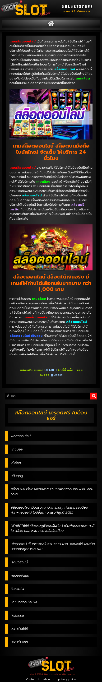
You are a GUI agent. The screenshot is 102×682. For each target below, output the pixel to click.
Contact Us (33, 679)
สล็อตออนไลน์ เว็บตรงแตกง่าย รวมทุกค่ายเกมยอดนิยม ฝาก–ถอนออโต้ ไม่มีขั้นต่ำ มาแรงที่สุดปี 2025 (49, 510)
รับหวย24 (17, 588)
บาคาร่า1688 (19, 628)
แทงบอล (17, 449)
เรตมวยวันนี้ (19, 562)
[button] (51, 24)
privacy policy (67, 679)
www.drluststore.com (77, 11)
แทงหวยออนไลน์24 (24, 602)
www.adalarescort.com (66, 674)
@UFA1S (57, 375)
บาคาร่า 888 (19, 642)
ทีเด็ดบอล (17, 615)
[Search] (93, 396)
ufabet (16, 462)
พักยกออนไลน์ (21, 436)
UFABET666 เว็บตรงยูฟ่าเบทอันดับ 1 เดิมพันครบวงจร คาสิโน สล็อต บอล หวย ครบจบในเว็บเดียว (52, 528)
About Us (49, 679)
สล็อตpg (17, 475)
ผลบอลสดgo (20, 575)
